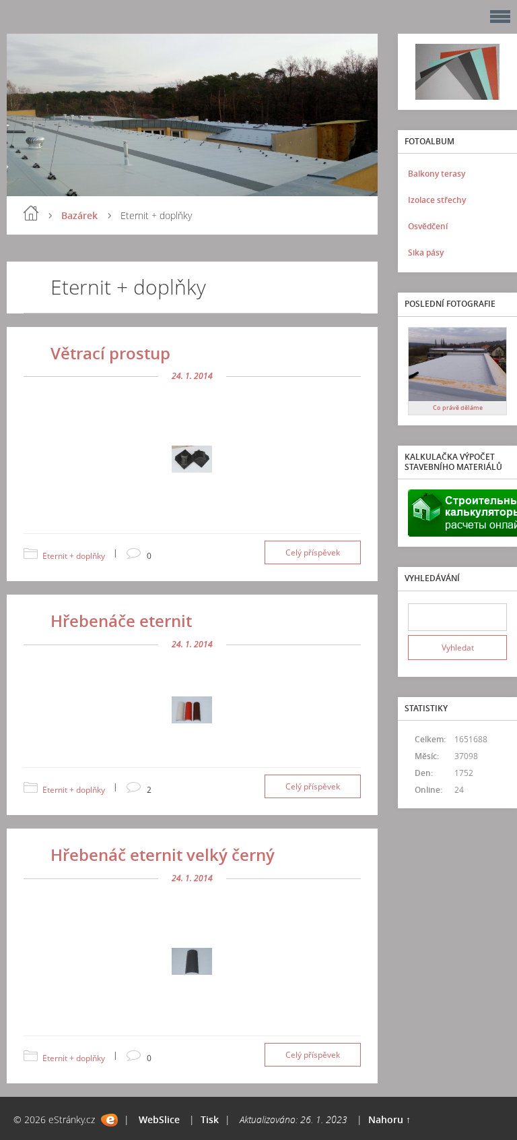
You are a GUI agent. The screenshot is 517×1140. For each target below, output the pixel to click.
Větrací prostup (110, 353)
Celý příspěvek (312, 552)
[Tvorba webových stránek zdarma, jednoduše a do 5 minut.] (109, 1120)
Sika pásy (426, 252)
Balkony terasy (436, 173)
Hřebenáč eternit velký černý (162, 854)
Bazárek (79, 215)
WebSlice (159, 1119)
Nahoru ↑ (389, 1119)
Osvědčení (428, 226)
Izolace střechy (437, 200)
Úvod (31, 213)
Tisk (210, 1119)
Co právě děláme (458, 407)
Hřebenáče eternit (121, 620)
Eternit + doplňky (73, 556)
